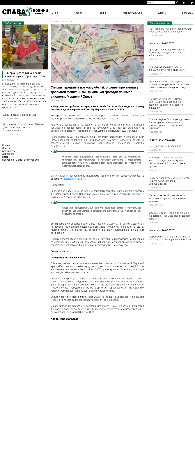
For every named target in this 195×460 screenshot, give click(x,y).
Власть (162, 12)
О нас (54, 12)
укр (185, 2)
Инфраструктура (132, 12)
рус (191, 2)
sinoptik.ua (33, 159)
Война (102, 12)
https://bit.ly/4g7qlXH (74, 178)
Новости (78, 12)
